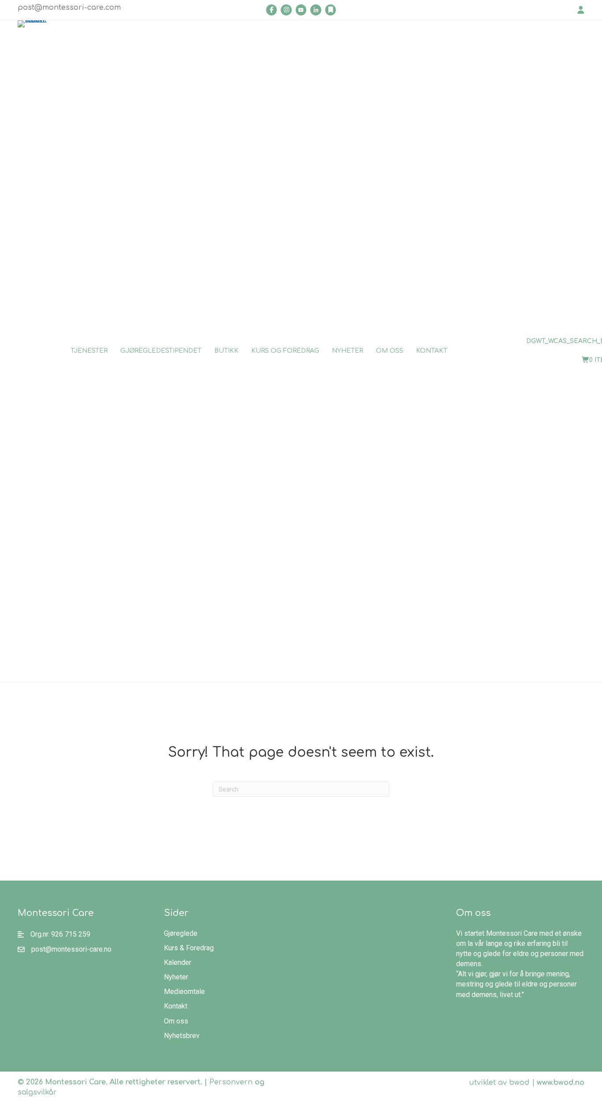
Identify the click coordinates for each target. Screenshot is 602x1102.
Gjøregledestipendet (160, 350)
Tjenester (89, 350)
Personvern (231, 1082)
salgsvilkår (37, 1092)
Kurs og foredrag (285, 350)
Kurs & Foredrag (189, 948)
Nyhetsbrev (182, 1035)
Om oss (389, 350)
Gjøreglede (180, 933)
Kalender (177, 962)
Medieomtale (184, 991)
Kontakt (431, 350)
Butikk (226, 350)
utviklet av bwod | (526, 1083)
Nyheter (347, 350)
